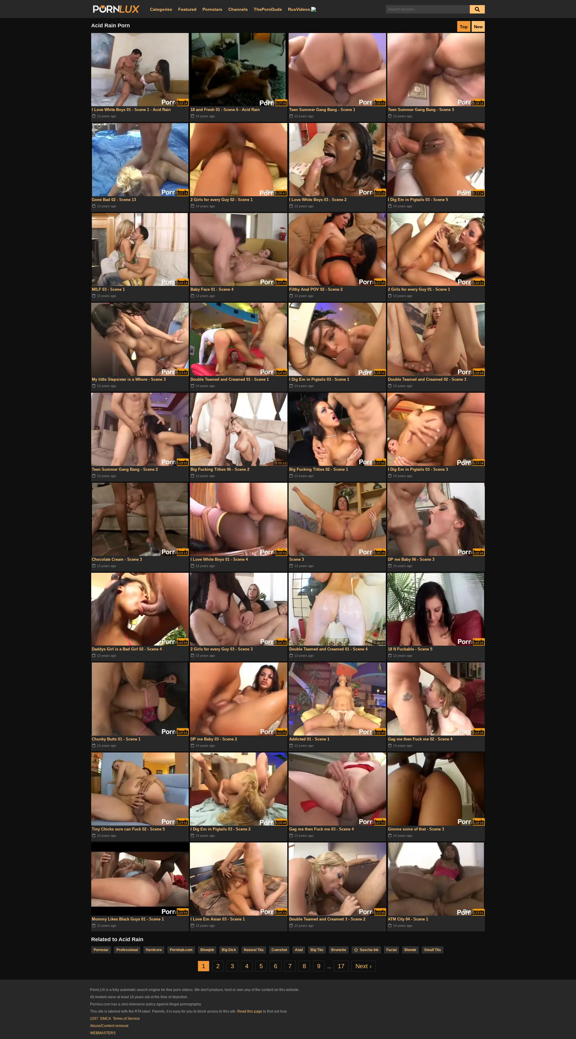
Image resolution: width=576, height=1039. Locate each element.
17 (341, 966)
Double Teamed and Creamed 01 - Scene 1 (229, 379)
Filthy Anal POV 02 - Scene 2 (316, 289)
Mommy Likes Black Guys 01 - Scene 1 (128, 919)
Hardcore (154, 950)
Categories (161, 9)
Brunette (338, 950)
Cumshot (279, 950)
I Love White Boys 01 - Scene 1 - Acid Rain (131, 109)
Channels (238, 9)
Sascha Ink (369, 950)
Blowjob (207, 950)
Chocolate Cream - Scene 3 (117, 559)
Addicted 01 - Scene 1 (309, 739)
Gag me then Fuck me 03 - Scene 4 (321, 829)
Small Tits (432, 950)
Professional (127, 950)
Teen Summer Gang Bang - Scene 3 (421, 109)
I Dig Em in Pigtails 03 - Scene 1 (319, 379)
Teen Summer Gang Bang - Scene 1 (322, 109)
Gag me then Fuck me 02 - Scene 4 (420, 739)
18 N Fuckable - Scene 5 (410, 649)
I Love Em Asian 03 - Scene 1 (217, 919)
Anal (299, 950)
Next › (364, 966)
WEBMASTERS (103, 1033)
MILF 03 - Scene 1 (108, 289)
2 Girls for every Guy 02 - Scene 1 (221, 199)
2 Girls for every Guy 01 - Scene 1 (419, 289)
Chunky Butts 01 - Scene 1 (116, 739)
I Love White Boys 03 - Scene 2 (317, 199)
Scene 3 (296, 559)
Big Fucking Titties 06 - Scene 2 (219, 469)
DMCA (105, 1018)
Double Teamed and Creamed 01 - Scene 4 (328, 649)
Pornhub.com (181, 950)
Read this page (249, 1011)
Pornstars (212, 9)
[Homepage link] (116, 9)
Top (464, 26)
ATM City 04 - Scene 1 (408, 919)
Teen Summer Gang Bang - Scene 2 (125, 469)
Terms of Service (126, 1018)
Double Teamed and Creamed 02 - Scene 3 (427, 379)
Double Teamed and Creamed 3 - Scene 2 (327, 919)
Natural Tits (254, 950)
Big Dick (229, 950)
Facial (391, 950)
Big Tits (316, 950)
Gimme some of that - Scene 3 (416, 829)
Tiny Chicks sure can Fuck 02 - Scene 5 (128, 829)
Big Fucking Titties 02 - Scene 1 (318, 469)
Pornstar (101, 950)
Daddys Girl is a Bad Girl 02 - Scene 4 (127, 649)
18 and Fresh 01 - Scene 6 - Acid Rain (225, 109)
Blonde (410, 950)
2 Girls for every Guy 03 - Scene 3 (221, 649)
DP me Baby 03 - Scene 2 (213, 739)
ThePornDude (268, 9)
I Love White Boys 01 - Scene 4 (219, 559)
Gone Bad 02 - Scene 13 (114, 199)
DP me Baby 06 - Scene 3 (411, 559)
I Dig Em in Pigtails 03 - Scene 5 (418, 199)
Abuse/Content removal (109, 1026)
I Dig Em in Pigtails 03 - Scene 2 (220, 829)
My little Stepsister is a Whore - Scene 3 (129, 379)
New (478, 26)
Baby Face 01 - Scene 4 (211, 289)
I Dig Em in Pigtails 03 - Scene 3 (418, 469)
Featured (187, 9)
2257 (94, 1018)
